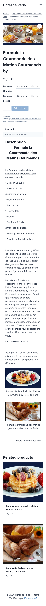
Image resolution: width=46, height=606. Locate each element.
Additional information (16, 134)
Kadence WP (30, 598)
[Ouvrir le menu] (40, 5)
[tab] (23, 129)
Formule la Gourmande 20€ (17, 121)
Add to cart (20, 108)
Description (10, 129)
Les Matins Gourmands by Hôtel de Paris (26, 119)
